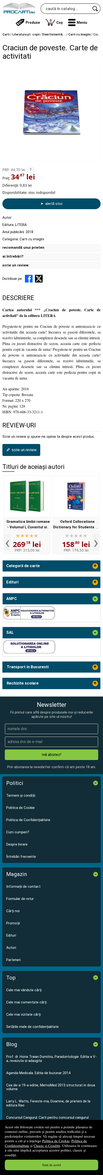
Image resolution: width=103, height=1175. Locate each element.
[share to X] (39, 278)
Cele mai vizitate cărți (23, 1014)
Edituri (11, 935)
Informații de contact (23, 886)
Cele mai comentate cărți (26, 1002)
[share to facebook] (29, 278)
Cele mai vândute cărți (24, 990)
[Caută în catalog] (95, 8)
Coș (56, 21)
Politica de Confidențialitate (28, 820)
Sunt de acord (51, 1165)
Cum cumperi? (17, 832)
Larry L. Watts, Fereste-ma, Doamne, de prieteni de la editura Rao (48, 1103)
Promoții (13, 923)
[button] (77, 22)
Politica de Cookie (55, 1140)
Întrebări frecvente (21, 856)
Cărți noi (13, 911)
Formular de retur (20, 899)
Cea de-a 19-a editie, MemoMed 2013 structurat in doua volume (50, 1087)
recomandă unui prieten (23, 247)
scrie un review (15, 265)
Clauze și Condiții (47, 1145)
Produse (33, 22)
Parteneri (13, 960)
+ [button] (95, 566)
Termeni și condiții (20, 795)
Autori (11, 947)
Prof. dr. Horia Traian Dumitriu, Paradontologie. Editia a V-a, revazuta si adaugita (51, 1058)
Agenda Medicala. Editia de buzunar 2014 (38, 1073)
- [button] (95, 599)
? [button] (30, 169)
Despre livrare (17, 844)
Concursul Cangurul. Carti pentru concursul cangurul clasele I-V (47, 1119)
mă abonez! (51, 754)
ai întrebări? (12, 256)
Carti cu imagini (32, 239)
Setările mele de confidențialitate (32, 1027)
